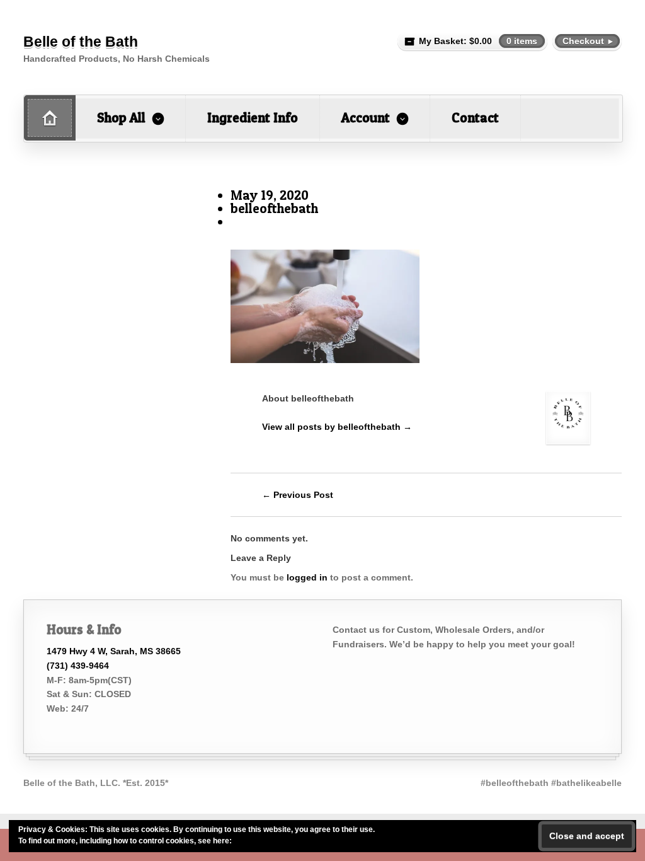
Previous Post (297, 495)
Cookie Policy (258, 840)
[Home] (50, 118)
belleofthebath (274, 208)
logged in (307, 577)
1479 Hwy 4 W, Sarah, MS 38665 (114, 651)
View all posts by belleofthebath (337, 427)
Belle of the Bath (80, 41)
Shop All (121, 117)
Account (365, 117)
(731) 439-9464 (78, 666)
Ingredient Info (252, 117)
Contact (475, 117)
